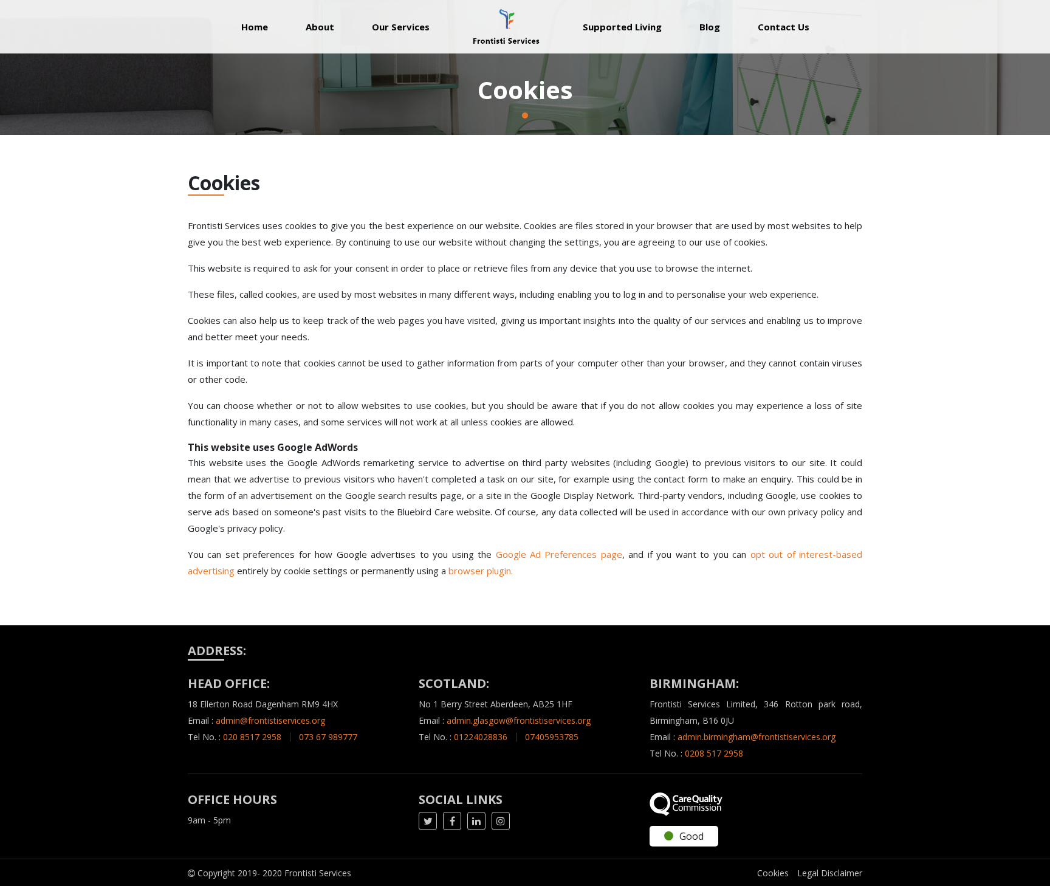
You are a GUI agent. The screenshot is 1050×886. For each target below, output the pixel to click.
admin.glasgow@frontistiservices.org (519, 720)
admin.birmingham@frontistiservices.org (757, 737)
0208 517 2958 (714, 753)
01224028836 (480, 737)
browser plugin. (480, 571)
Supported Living (622, 27)
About (320, 27)
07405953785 (551, 737)
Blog (709, 27)
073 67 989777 (328, 737)
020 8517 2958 (252, 737)
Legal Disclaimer (829, 873)
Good (691, 836)
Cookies (773, 873)
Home (264, 26)
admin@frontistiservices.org (270, 720)
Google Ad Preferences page (559, 554)
